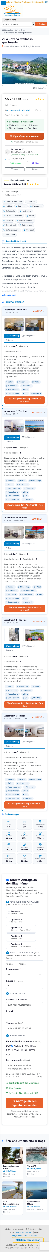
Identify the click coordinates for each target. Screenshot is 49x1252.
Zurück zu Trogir (11, 192)
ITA (32, 1045)
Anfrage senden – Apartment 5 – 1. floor (26, 805)
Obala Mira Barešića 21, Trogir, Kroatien (22, 46)
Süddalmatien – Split (10, 30)
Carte (15, 169)
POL (8, 1054)
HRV (31, 1050)
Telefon (14, 1023)
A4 (12, 110)
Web (36, 169)
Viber (37, 163)
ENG (24, 1045)
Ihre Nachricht (18, 1060)
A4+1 (17, 110)
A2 (8, 110)
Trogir (23, 30)
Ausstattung (13, 336)
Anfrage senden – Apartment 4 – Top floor (26, 704)
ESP (8, 1050)
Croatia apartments (35, 1245)
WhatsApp (16, 163)
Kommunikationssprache (23, 1041)
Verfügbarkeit (30, 336)
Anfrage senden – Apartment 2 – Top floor (26, 506)
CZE (16, 1045)
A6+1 (27, 110)
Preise (10, 340)
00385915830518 (16, 158)
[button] (24, 182)
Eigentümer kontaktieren (26, 136)
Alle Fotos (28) (40, 88)
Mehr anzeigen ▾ (9, 295)
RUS (23, 1050)
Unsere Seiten (21, 1245)
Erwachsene (13, 969)
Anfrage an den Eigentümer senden (24, 1103)
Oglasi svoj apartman (29, 1240)
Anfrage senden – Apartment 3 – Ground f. (26, 608)
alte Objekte (10, 1245)
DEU (8, 1045)
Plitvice (7, 1248)
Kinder (14, 981)
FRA (16, 1050)
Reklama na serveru (24, 1232)
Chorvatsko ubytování (19, 1248)
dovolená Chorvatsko (37, 1248)
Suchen (41, 24)
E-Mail (10, 1011)
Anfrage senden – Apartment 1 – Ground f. (26, 400)
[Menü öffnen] (3, 3)
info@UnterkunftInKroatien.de (24, 1236)
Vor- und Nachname (17, 999)
